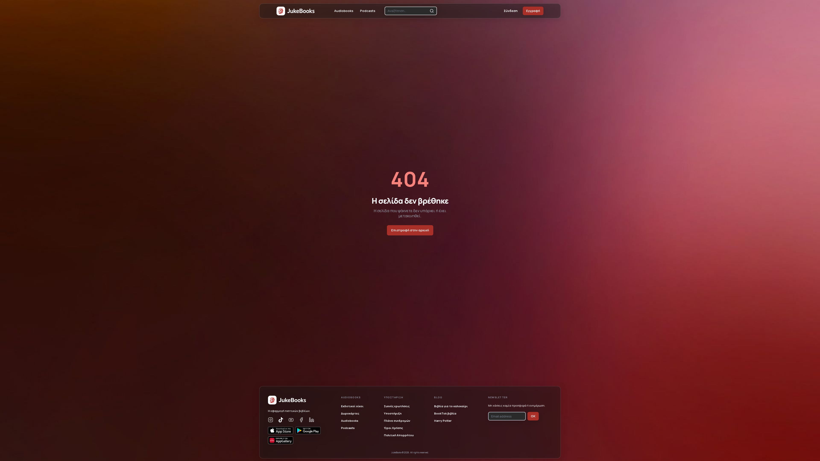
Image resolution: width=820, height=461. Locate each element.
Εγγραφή (533, 11)
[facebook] (301, 419)
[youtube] (291, 419)
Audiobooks (343, 11)
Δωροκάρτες (350, 413)
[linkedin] (311, 419)
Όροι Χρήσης (393, 428)
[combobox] (408, 10)
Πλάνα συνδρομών (397, 421)
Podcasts (367, 11)
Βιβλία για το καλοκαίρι (451, 406)
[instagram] (270, 419)
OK (533, 416)
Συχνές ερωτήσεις (397, 406)
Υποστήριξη (392, 413)
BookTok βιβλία (445, 413)
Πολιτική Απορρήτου (399, 435)
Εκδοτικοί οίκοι (352, 406)
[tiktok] (280, 419)
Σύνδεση (511, 11)
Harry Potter (443, 421)
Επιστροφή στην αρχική (410, 230)
